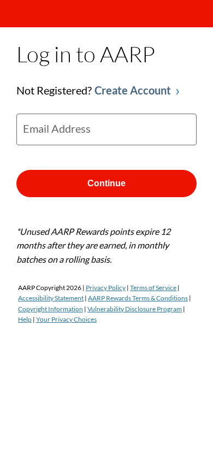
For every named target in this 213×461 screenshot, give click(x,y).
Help (25, 319)
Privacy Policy (106, 287)
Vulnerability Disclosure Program (134, 309)
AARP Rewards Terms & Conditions (138, 298)
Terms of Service (153, 287)
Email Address (57, 128)
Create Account (132, 90)
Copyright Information (50, 309)
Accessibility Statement (51, 298)
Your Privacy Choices (66, 319)
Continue (106, 183)
